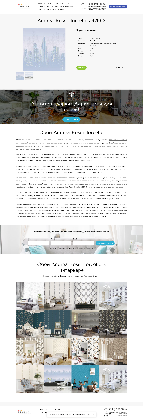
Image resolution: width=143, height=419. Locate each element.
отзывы (61, 9)
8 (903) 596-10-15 (117, 409)
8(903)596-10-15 (97, 4)
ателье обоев (50, 9)
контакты (64, 3)
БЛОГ (39, 9)
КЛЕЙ (56, 3)
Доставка (44, 410)
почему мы (45, 412)
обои (49, 3)
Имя (30, 239)
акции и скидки (45, 6)
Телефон (54, 239)
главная (41, 3)
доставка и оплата (64, 6)
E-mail (75, 239)
